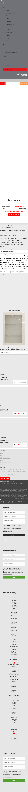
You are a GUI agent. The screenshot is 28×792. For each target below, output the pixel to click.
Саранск (14, 702)
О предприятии (3, 457)
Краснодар (14, 652)
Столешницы (9, 32)
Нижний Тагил (14, 679)
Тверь (14, 713)
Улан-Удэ (14, 717)
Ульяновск (14, 719)
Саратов (14, 703)
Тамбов (14, 712)
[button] (14, 535)
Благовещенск (14, 615)
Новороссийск (14, 681)
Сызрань (14, 708)
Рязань (14, 697)
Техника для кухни (10, 13)
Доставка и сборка (10, 47)
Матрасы (8, 35)
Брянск (14, 617)
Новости (2, 455)
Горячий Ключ (14, 629)
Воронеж (14, 623)
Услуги (4, 44)
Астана (14, 605)
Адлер (14, 599)
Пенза (14, 690)
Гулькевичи (14, 630)
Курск (14, 656)
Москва (14, 666)
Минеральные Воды (14, 664)
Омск (14, 684)
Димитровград (14, 634)
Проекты (2, 460)
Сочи (14, 705)
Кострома (14, 651)
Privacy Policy (3, 502)
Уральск (14, 720)
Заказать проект (14, 214)
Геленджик (14, 627)
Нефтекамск (14, 673)
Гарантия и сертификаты (5, 452)
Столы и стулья (9, 27)
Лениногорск (14, 659)
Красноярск (14, 654)
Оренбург (14, 686)
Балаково (14, 612)
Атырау (14, 608)
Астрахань (14, 606)
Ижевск (14, 639)
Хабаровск (14, 726)
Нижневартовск (14, 674)
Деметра (3, 437)
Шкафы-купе (9, 29)
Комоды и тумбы (10, 24)
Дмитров (14, 635)
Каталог (5, 7)
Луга (14, 661)
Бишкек (14, 613)
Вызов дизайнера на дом (12, 52)
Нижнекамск (14, 676)
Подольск (14, 691)
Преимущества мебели (5, 458)
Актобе (14, 602)
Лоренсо (3, 406)
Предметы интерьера (11, 38)
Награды (2, 453)
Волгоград (14, 622)
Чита (14, 731)
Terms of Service (11, 502)
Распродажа (6, 65)
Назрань (14, 671)
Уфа (14, 722)
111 (3, 83)
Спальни (8, 15)
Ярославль (14, 738)
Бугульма (14, 618)
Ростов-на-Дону (14, 695)
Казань (14, 644)
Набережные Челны (14, 670)
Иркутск (14, 641)
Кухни (7, 10)
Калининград (14, 646)
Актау (14, 600)
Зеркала (8, 40)
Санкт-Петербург (14, 700)
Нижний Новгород (14, 678)
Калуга (14, 648)
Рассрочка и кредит (10, 49)
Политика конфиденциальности (21, 498)
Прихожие (8, 21)
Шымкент (14, 734)
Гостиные (8, 18)
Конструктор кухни (7, 69)
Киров (14, 649)
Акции (4, 56)
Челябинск (14, 729)
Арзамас (14, 603)
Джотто (2, 374)
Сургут (14, 707)
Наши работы (6, 60)
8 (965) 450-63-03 (21, 74)
